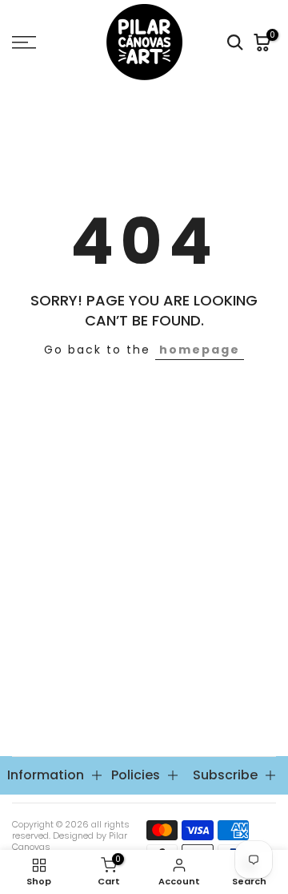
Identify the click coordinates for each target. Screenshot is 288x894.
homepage (199, 350)
